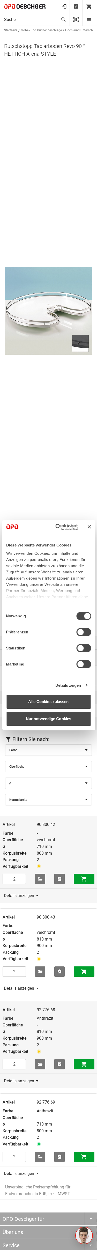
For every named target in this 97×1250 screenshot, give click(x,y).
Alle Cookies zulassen (48, 701)
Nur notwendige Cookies (48, 718)
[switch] (83, 632)
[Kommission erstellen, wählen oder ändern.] (40, 879)
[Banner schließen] (89, 527)
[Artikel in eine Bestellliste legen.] (59, 879)
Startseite (10, 30)
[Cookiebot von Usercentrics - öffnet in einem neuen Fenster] (58, 527)
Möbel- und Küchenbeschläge (41, 30)
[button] (84, 1235)
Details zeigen (68, 685)
